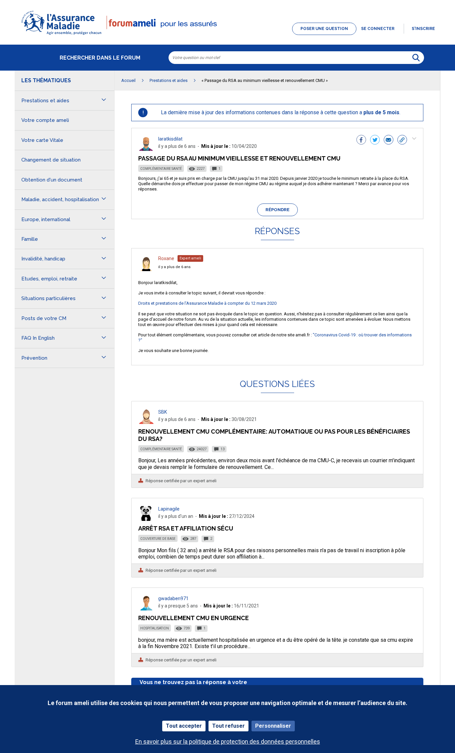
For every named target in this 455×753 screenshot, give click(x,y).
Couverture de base (158, 539)
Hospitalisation (154, 628)
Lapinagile (169, 509)
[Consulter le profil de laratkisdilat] (146, 149)
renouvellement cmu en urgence (193, 617)
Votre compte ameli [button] (45, 120)
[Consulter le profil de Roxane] (146, 269)
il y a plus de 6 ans (174, 267)
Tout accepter (184, 726)
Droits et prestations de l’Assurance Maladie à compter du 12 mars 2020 (207, 303)
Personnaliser (273, 726)
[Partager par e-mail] (388, 140)
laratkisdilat (170, 139)
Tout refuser (228, 726)
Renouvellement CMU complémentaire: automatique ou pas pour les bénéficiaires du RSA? (274, 435)
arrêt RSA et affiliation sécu (185, 528)
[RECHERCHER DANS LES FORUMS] (416, 57)
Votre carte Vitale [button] (42, 140)
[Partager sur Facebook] (361, 140)
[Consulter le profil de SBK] (146, 422)
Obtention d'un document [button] (51, 180)
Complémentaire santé (161, 169)
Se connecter (377, 28)
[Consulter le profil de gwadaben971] (146, 608)
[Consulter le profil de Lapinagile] (146, 519)
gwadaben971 (173, 598)
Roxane (166, 258)
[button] (227, 35)
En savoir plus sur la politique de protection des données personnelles (227, 741)
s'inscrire (423, 28)
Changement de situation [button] (51, 160)
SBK (162, 412)
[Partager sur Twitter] (375, 140)
